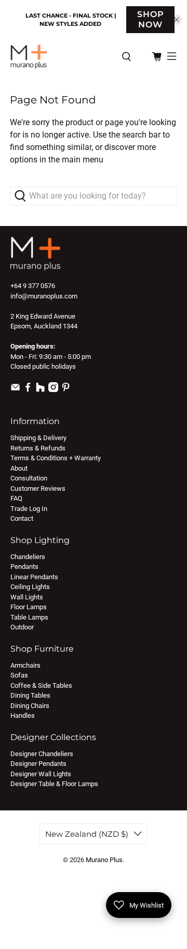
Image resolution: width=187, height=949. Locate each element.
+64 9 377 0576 (32, 286)
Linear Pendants (34, 577)
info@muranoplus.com (43, 296)
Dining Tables (30, 695)
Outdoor (22, 627)
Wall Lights (26, 597)
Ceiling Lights (30, 587)
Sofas (19, 675)
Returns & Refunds (37, 448)
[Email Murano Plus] (15, 390)
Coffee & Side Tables (41, 685)
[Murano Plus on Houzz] (40, 390)
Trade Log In (28, 509)
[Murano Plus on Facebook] (28, 390)
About (19, 468)
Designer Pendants (38, 763)
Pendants (24, 566)
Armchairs (25, 665)
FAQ (16, 498)
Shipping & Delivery (38, 438)
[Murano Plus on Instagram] (53, 390)
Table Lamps (29, 617)
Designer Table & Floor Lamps (54, 784)
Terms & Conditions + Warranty (55, 458)
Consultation (28, 478)
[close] (176, 19)
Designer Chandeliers (41, 754)
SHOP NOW (150, 19)
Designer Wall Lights (40, 774)
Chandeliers (27, 557)
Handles (22, 715)
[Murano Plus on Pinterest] (66, 390)
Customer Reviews (37, 488)
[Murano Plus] (61, 56)
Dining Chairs (29, 706)
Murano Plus (104, 860)
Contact (21, 518)
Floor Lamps (28, 607)
